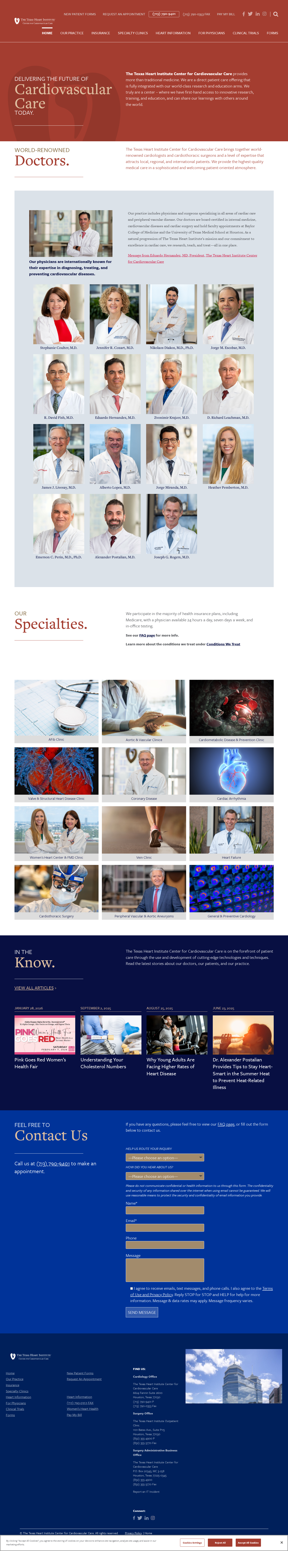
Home (47, 32)
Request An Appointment (124, 14)
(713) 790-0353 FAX (196, 14)
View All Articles (34, 987)
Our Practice (72, 32)
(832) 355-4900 (142, 1479)
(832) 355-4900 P (144, 1438)
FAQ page (147, 635)
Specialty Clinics (133, 32)
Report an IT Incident (146, 1491)
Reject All (220, 1542)
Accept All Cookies (248, 1542)
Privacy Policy (133, 1533)
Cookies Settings (192, 1542)
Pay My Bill (226, 14)
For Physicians (211, 32)
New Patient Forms (80, 14)
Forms (272, 32)
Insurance (100, 32)
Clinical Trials (246, 32)
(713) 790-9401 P (143, 1401)
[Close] (281, 1542)
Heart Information (173, 32)
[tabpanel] (58, 317)
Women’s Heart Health (82, 1408)
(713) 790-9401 (164, 13)
